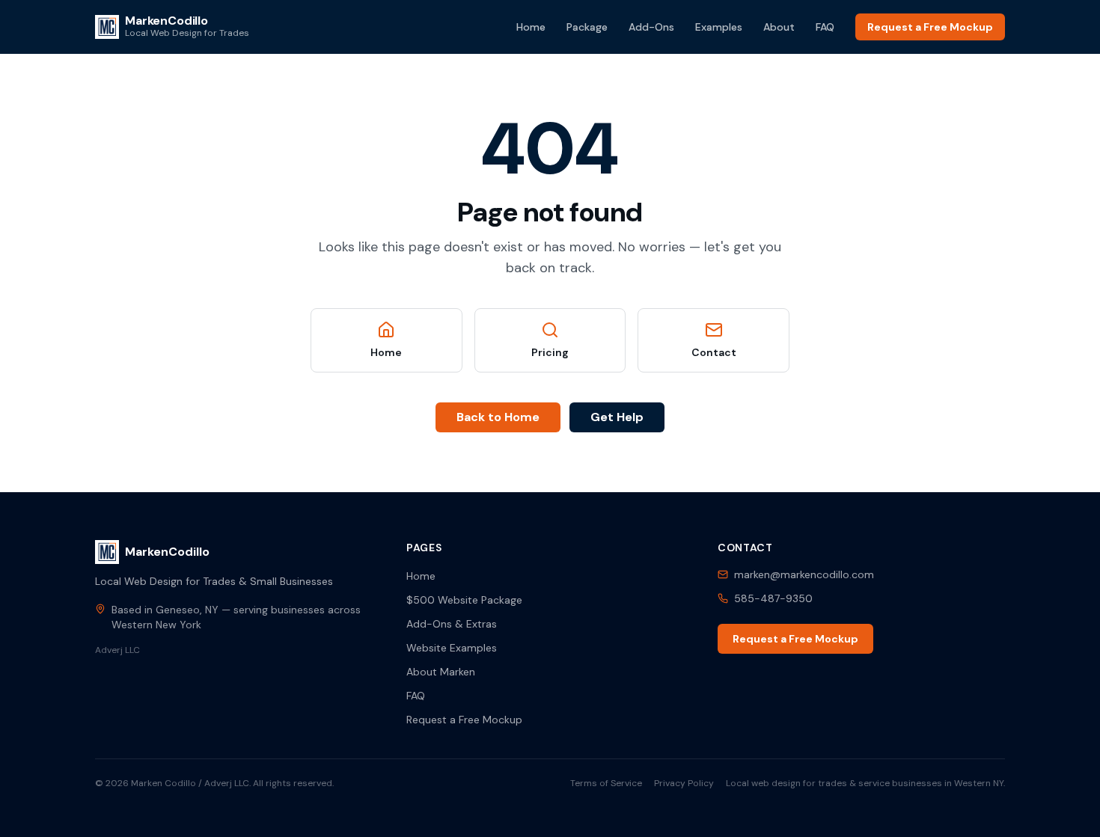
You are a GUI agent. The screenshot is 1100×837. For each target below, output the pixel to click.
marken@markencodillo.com (804, 574)
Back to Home (498, 417)
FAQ (825, 27)
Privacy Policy (684, 783)
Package (587, 27)
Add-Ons (651, 27)
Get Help (617, 417)
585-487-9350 (773, 598)
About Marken (440, 671)
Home (531, 27)
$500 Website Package (464, 600)
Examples (718, 27)
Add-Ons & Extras (451, 624)
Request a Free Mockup (930, 27)
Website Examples (451, 647)
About (779, 27)
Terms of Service (606, 783)
